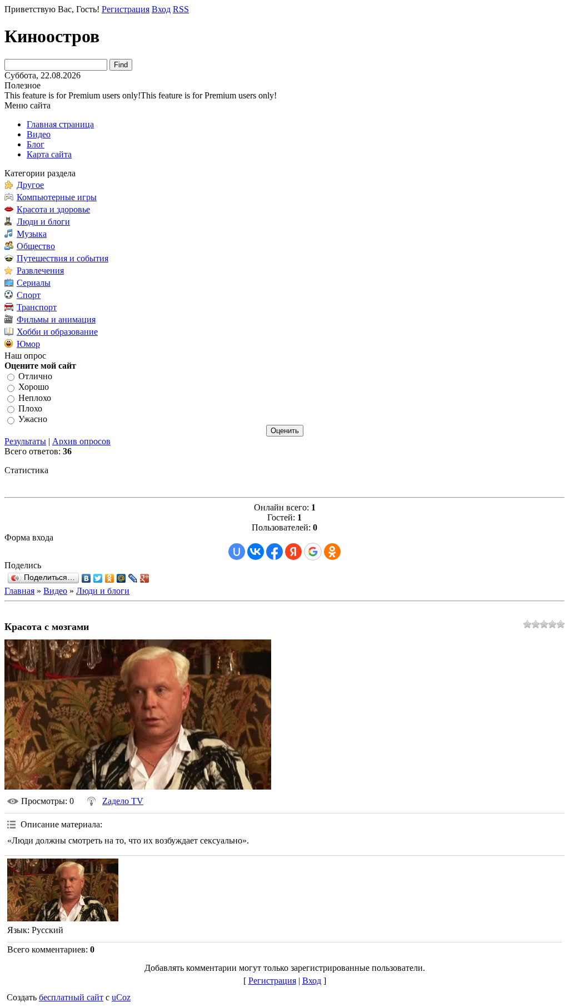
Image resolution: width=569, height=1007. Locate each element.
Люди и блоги (43, 221)
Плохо (30, 408)
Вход (161, 9)
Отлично (35, 376)
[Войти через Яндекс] (293, 551)
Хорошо (33, 387)
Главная (19, 591)
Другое (30, 185)
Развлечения (40, 270)
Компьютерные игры (57, 197)
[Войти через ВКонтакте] (255, 551)
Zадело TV (122, 801)
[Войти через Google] (313, 551)
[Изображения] (62, 890)
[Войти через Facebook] (274, 551)
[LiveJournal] (133, 578)
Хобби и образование (57, 331)
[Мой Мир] (121, 578)
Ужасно (32, 419)
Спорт (29, 295)
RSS (181, 9)
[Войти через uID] (236, 551)
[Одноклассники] (110, 578)
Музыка (32, 234)
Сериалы (34, 282)
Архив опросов (81, 441)
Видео (55, 591)
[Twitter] (98, 578)
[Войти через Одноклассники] (332, 551)
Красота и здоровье (53, 209)
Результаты (25, 441)
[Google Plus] (145, 578)
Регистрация (125, 9)
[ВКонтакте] (86, 578)
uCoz (121, 997)
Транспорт (37, 307)
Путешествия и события (62, 258)
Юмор (28, 344)
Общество (36, 246)
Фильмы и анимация (56, 319)
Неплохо (34, 398)
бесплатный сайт (71, 997)
